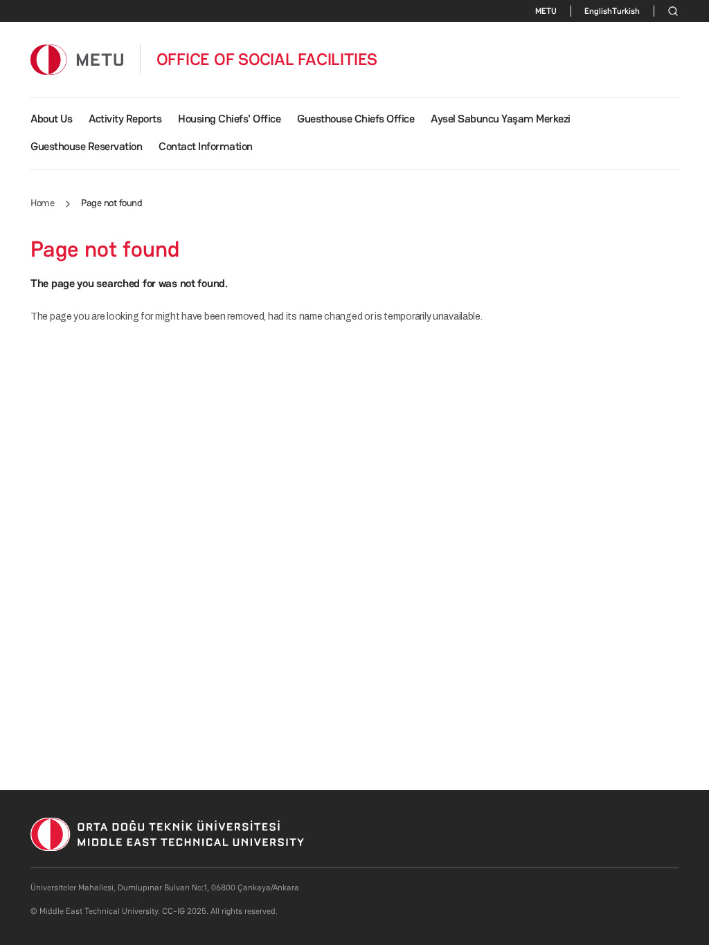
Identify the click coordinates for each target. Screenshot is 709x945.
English (598, 11)
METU (546, 11)
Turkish (626, 11)
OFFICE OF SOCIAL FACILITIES (267, 59)
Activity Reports (125, 118)
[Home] (76, 59)
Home (42, 202)
